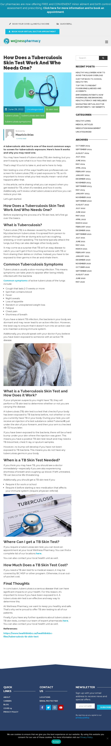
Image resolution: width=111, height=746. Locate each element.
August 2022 (82, 205)
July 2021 (80, 238)
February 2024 (83, 171)
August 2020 (82, 274)
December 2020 (83, 260)
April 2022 (81, 219)
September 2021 (83, 234)
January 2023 (82, 193)
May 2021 (80, 245)
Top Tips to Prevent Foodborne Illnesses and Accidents (88, 88)
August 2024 (82, 153)
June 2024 (81, 160)
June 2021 (80, 241)
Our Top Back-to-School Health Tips (89, 80)
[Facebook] (42, 707)
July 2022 (80, 208)
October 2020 (83, 267)
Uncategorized (83, 132)
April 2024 (81, 168)
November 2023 (83, 183)
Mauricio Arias (25, 134)
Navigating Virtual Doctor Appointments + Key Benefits (90, 105)
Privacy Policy (10, 712)
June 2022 (80, 212)
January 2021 (82, 256)
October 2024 (83, 146)
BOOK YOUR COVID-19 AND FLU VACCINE (30, 24)
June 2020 (80, 278)
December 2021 (83, 230)
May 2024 (80, 164)
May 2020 (80, 282)
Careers (7, 701)
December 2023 (83, 179)
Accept (56, 742)
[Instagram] (55, 707)
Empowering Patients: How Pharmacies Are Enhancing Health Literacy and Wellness (91, 98)
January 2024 (83, 175)
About (6, 697)
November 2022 (83, 197)
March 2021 (81, 249)
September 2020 (84, 271)
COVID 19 (7, 708)
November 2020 (83, 263)
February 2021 (83, 252)
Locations (45, 697)
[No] (107, 738)
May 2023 (80, 190)
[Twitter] (48, 707)
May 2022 (80, 216)
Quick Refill (66, 24)
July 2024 (80, 157)
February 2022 (83, 227)
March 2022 (81, 223)
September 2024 (84, 149)
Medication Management (88, 128)
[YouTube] (61, 707)
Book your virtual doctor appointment (33, 31)
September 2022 (84, 201)
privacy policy (82, 718)
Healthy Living (83, 121)
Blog (6, 704)
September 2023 (84, 186)
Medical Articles (84, 124)
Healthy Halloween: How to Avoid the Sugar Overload (90, 73)
